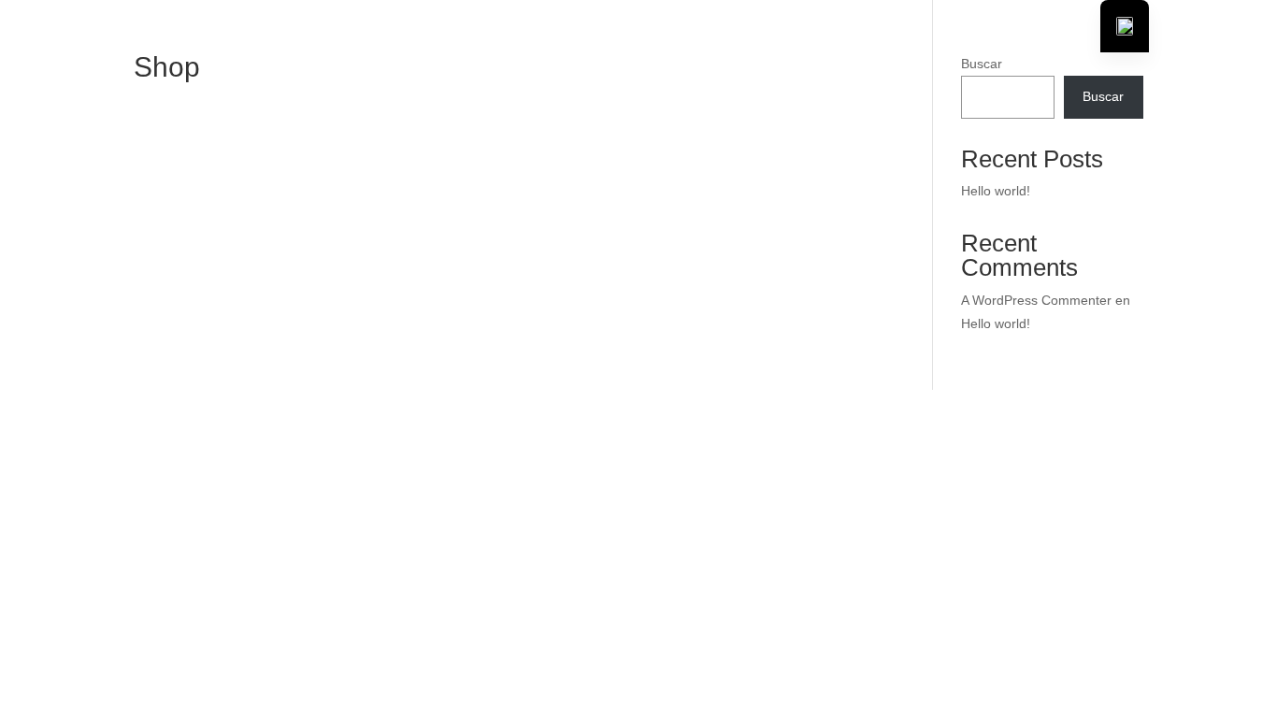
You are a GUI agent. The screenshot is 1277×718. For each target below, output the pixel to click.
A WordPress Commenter (1036, 300)
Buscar (981, 63)
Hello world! (995, 190)
